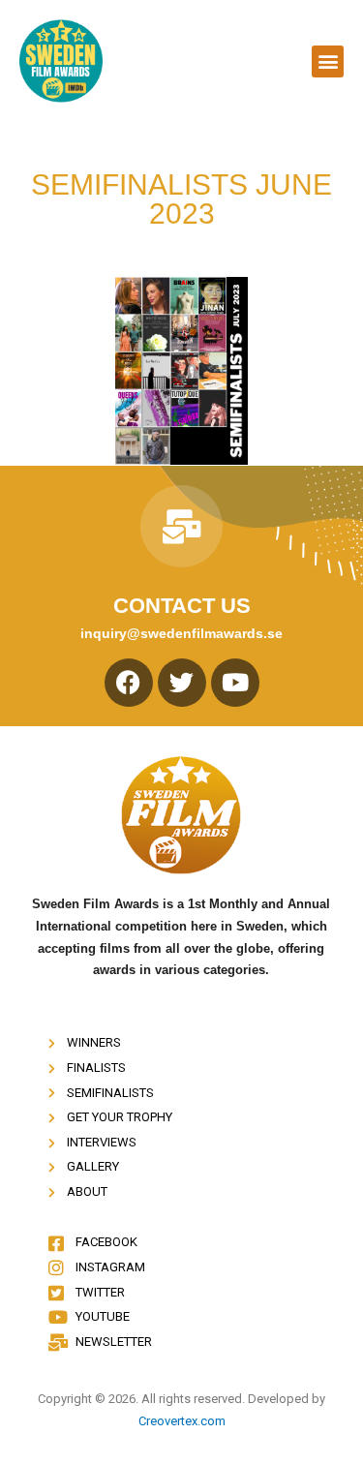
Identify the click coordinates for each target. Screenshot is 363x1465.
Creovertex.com (182, 1421)
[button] (328, 61)
